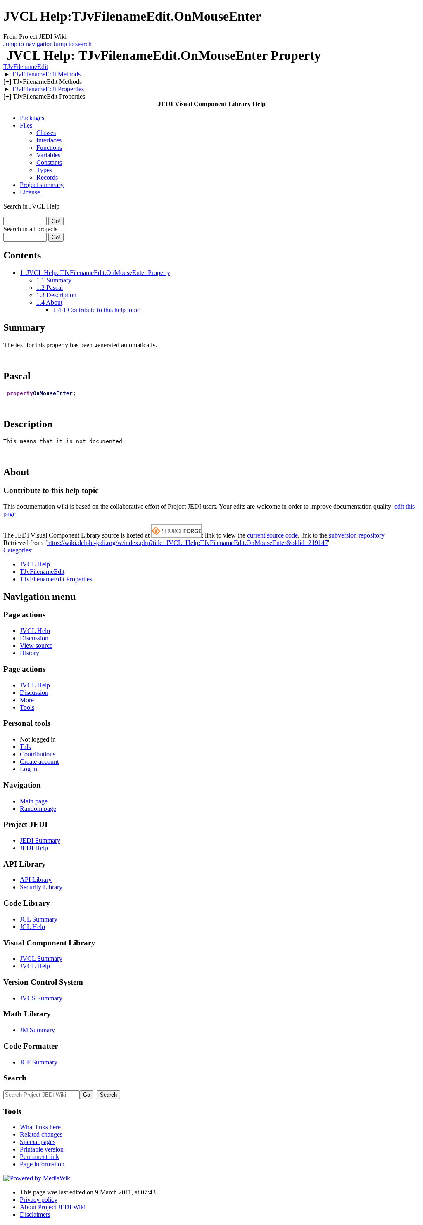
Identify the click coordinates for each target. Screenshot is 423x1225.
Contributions (37, 754)
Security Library (41, 887)
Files (26, 125)
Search (14, 1077)
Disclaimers (35, 1214)
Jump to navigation (28, 43)
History (29, 652)
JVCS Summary (41, 998)
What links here (40, 1126)
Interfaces (49, 140)
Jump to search (72, 43)
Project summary (42, 184)
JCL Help (32, 926)
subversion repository (357, 535)
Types (44, 169)
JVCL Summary (41, 958)
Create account (39, 761)
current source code (272, 535)
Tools (27, 707)
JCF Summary (38, 1062)
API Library (36, 879)
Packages (32, 117)
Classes (46, 132)
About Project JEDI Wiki (53, 1207)
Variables (48, 155)
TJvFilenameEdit (25, 66)
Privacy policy (38, 1199)
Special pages (37, 1141)
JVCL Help (35, 564)
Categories (17, 550)
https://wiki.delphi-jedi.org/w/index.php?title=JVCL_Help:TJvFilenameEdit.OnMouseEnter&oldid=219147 (187, 542)
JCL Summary (38, 919)
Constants (49, 162)
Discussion (34, 638)
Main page (34, 801)
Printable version (42, 1149)
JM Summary (37, 1029)
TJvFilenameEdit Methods (46, 74)
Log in (28, 768)
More (27, 700)
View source (36, 645)
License (30, 192)
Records (47, 177)
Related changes (41, 1134)
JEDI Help (34, 847)
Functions (49, 147)
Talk (25, 746)
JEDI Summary (40, 840)
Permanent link (39, 1156)
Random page (38, 808)
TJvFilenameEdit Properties (48, 88)
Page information (42, 1164)
